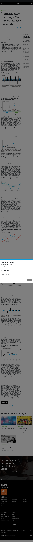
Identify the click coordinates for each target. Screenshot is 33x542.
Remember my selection (5, 274)
